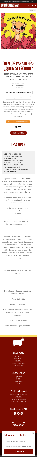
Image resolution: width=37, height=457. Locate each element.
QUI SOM (18, 377)
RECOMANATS (18, 359)
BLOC (18, 383)
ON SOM (18, 379)
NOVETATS (18, 361)
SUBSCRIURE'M (19, 452)
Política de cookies (18, 399)
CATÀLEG (18, 356)
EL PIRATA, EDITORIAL (18, 83)
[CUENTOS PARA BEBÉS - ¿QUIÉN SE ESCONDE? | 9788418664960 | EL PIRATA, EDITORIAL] (18, 31)
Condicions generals (18, 395)
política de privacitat (26, 446)
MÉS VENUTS (18, 365)
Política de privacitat (18, 401)
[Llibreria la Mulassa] (10, 5)
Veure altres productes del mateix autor (18, 98)
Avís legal (18, 397)
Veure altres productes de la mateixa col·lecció (18, 92)
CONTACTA (18, 381)
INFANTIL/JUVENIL (18, 363)
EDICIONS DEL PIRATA (18, 85)
